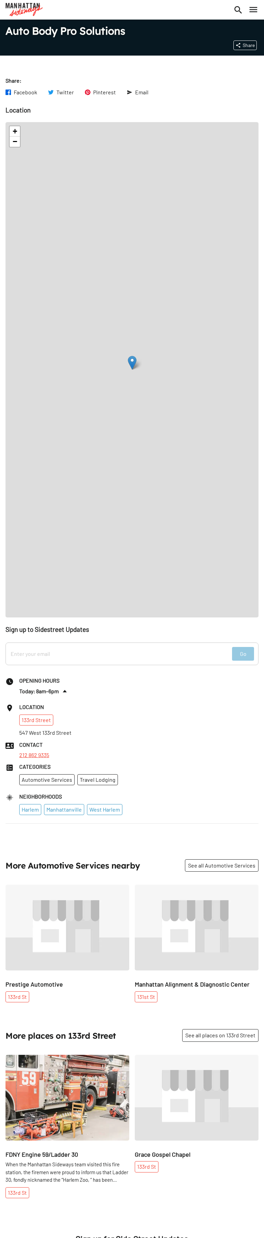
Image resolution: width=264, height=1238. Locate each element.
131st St (146, 996)
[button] (132, 363)
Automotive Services (47, 779)
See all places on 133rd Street (220, 1035)
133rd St (17, 996)
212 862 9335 (34, 755)
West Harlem (104, 809)
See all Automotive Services (221, 865)
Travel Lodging (98, 779)
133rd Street (36, 720)
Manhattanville (64, 809)
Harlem (30, 809)
